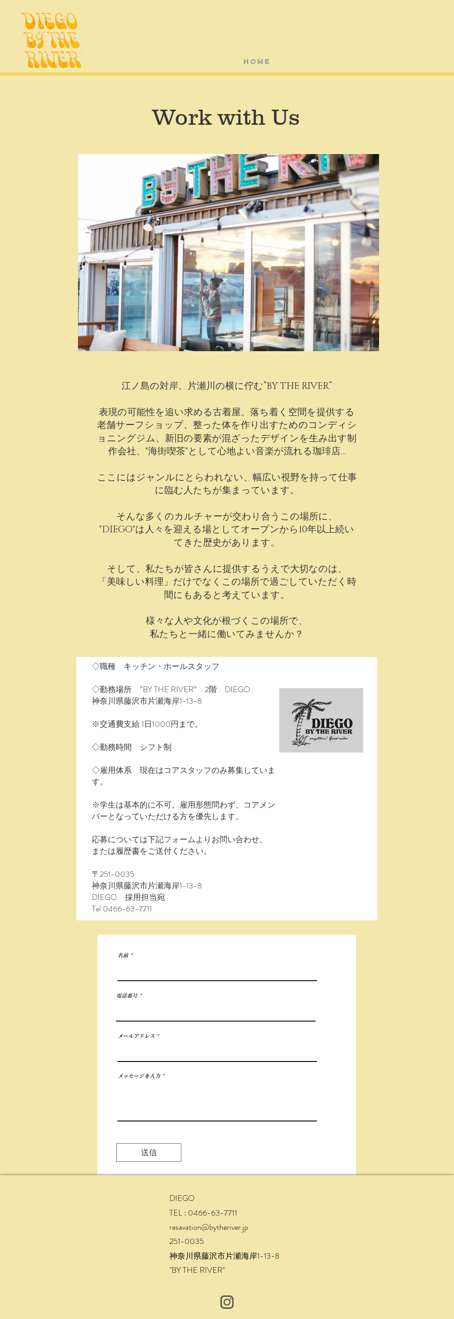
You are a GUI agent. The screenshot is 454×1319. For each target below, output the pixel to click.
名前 (122, 955)
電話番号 (126, 995)
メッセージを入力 (138, 1075)
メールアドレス (136, 1035)
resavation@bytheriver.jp (208, 1227)
